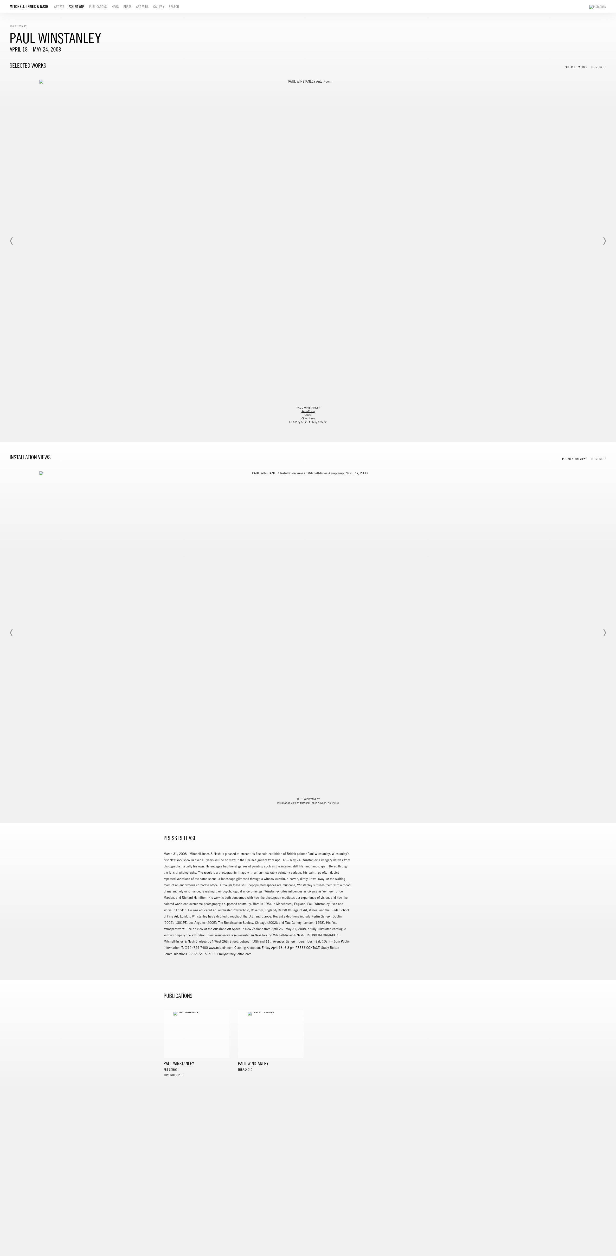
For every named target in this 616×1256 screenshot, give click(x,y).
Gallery (158, 7)
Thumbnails (598, 67)
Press (127, 7)
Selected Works (576, 67)
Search (174, 7)
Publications (98, 7)
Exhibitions (76, 7)
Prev (11, 241)
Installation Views (574, 459)
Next (604, 241)
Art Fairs (142, 7)
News (115, 7)
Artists (59, 7)
